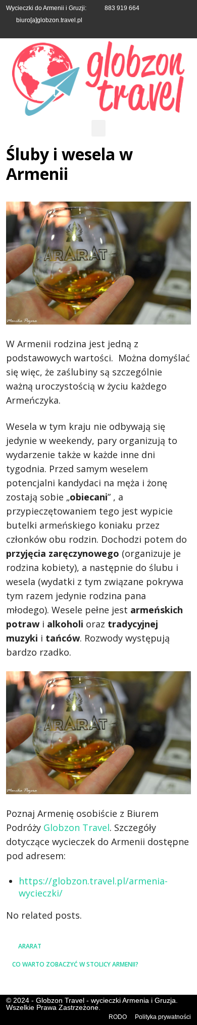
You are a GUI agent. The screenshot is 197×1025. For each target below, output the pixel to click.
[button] (98, 128)
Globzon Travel (76, 827)
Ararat (29, 946)
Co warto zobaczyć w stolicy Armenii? (75, 964)
